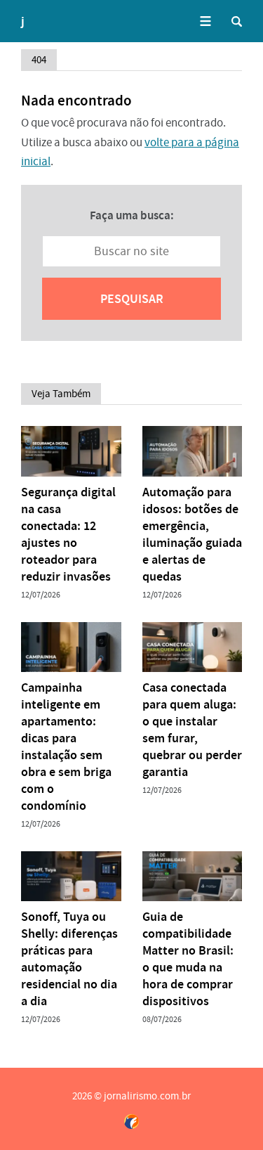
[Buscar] (236, 21)
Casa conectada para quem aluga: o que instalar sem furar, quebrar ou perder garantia (192, 729)
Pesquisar (131, 298)
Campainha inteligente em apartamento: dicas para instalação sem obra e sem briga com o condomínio (66, 746)
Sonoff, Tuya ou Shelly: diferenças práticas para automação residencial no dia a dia (69, 958)
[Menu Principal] (205, 21)
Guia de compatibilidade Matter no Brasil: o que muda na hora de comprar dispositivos (188, 958)
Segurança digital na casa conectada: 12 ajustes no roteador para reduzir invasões (68, 534)
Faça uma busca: (132, 215)
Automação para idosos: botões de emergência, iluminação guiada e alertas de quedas (192, 534)
